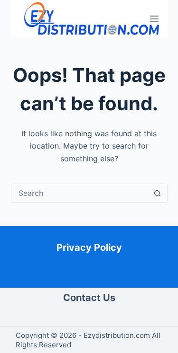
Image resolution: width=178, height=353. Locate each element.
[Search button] (157, 193)
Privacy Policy (89, 247)
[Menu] (154, 19)
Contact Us (89, 297)
